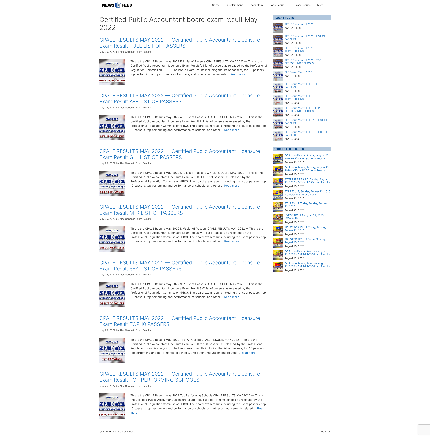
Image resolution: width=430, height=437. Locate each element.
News (215, 5)
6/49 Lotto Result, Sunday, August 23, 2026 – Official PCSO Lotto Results (307, 169)
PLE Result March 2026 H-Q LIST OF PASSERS (306, 133)
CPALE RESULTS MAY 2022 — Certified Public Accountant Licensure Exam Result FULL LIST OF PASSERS (179, 43)
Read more (237, 74)
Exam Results (303, 5)
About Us (325, 431)
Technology (256, 5)
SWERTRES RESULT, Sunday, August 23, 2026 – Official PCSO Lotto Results (307, 181)
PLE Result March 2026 (298, 72)
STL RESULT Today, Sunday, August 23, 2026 (306, 205)
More (320, 5)
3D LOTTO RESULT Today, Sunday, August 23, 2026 (305, 229)
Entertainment (234, 5)
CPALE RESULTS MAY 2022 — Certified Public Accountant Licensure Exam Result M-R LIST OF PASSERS (179, 210)
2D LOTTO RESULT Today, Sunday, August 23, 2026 (305, 241)
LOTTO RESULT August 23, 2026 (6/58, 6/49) (304, 217)
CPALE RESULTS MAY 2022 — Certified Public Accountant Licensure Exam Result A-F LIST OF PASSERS (179, 98)
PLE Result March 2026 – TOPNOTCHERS (299, 97)
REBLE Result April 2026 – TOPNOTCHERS (300, 49)
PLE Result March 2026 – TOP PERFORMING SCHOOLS (302, 109)
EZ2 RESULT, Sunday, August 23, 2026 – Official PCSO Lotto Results (307, 193)
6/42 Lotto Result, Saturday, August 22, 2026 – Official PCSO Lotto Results (307, 265)
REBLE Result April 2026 (299, 24)
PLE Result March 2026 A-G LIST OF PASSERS (306, 121)
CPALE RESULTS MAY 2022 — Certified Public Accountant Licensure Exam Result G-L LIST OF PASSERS (179, 154)
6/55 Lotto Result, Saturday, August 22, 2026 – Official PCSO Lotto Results (307, 253)
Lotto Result (277, 5)
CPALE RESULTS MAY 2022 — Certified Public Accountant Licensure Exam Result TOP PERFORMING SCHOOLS (179, 377)
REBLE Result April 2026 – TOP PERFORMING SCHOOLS (303, 62)
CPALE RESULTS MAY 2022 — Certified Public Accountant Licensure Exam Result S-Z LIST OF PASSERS (179, 265)
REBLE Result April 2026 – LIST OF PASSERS (305, 37)
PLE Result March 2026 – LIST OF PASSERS (304, 85)
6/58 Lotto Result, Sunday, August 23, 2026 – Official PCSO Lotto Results (307, 157)
